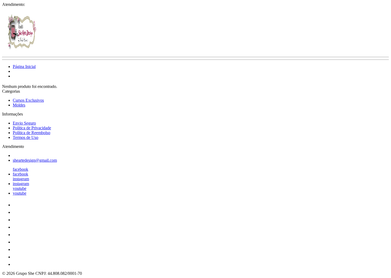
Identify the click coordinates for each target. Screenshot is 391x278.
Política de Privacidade (32, 128)
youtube (19, 188)
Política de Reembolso (31, 132)
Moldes (19, 105)
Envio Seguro (24, 123)
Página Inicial (24, 66)
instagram (21, 179)
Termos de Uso (25, 137)
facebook (20, 169)
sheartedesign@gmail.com (35, 160)
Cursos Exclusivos (28, 100)
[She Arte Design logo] (22, 50)
